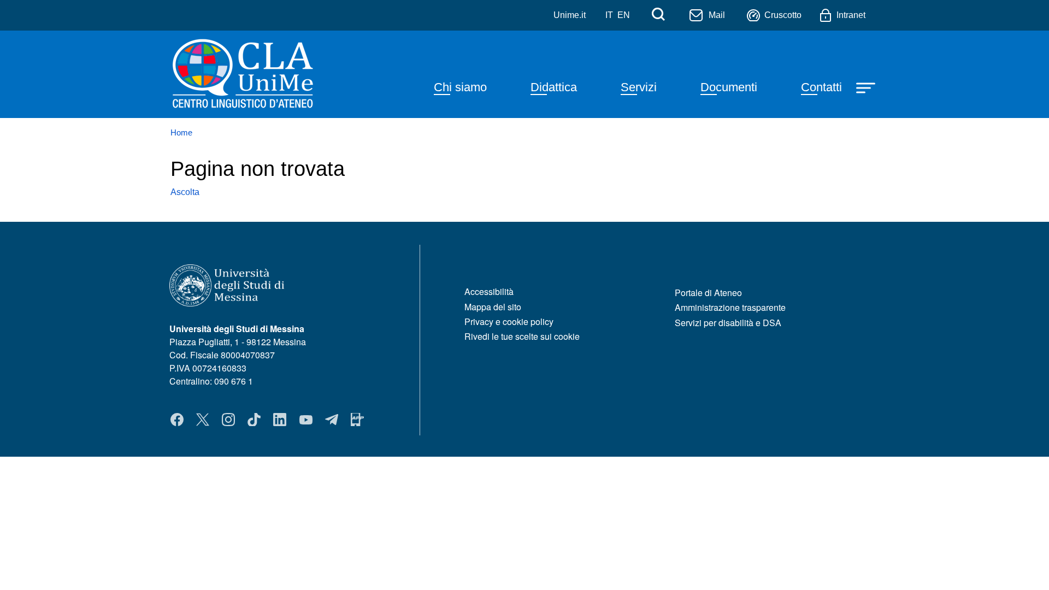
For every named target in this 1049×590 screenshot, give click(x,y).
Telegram (331, 419)
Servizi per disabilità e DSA (728, 322)
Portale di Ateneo (708, 292)
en (623, 15)
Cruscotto (783, 15)
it (609, 15)
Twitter (202, 419)
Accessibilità (489, 291)
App (357, 419)
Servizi (639, 87)
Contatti (821, 87)
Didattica (554, 87)
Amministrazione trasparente (730, 307)
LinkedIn (279, 419)
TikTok (254, 419)
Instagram (228, 419)
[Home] (269, 74)
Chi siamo (460, 87)
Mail (717, 15)
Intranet (850, 15)
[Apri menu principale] (867, 87)
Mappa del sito (492, 306)
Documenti (728, 87)
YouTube (306, 419)
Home (181, 132)
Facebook (177, 419)
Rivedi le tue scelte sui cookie (522, 336)
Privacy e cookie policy (508, 321)
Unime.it (569, 15)
